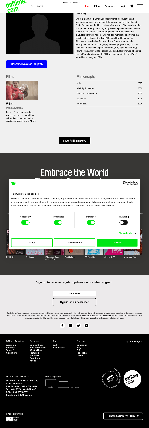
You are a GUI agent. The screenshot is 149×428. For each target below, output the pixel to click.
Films (97, 6)
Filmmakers (59, 347)
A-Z (55, 345)
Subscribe (82, 345)
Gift (78, 350)
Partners (10, 347)
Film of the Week (38, 347)
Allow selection (74, 242)
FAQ (79, 347)
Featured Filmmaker (35, 354)
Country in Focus (35, 359)
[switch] (58, 222)
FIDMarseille (90, 257)
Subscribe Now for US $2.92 (26, 64)
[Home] (16, 6)
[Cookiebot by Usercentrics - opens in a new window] (125, 183)
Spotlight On (36, 345)
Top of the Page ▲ (134, 341)
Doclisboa (30, 257)
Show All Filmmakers (74, 140)
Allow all (117, 242)
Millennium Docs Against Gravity (52, 258)
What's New (36, 350)
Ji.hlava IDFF (109, 257)
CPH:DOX (10, 257)
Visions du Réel (130, 257)
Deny (32, 242)
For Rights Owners (82, 354)
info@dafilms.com (23, 395)
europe (76, 2)
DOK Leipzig (70, 257)
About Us (11, 345)
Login (123, 6)
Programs (109, 6)
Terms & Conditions (11, 351)
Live (87, 6)
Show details (125, 233)
